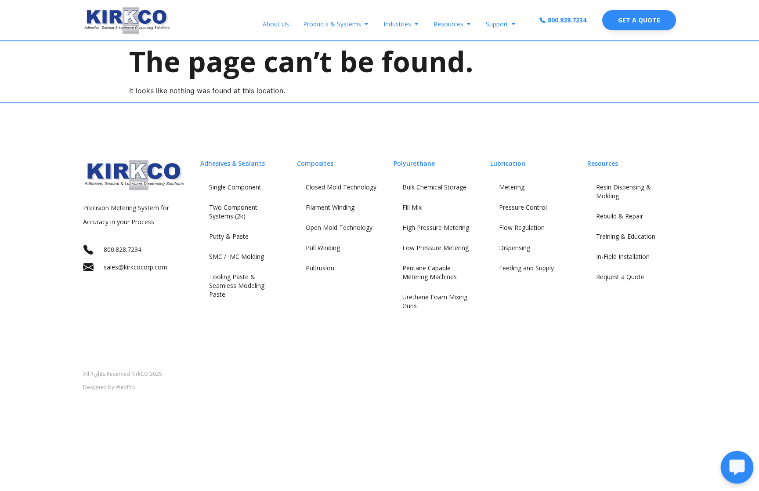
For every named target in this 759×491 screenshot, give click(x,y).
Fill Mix (412, 207)
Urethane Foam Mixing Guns (434, 301)
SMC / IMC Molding (236, 256)
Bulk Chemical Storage (434, 187)
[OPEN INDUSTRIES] (416, 24)
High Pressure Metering (435, 227)
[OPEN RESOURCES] (469, 24)
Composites (315, 163)
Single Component (235, 187)
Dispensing (514, 248)
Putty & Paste (229, 236)
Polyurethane (414, 163)
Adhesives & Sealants (232, 163)
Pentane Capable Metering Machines (429, 272)
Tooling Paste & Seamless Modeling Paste (236, 285)
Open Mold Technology (339, 227)
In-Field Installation (623, 256)
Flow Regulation (522, 227)
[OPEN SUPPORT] (513, 24)
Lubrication (507, 163)
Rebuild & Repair (619, 216)
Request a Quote (620, 277)
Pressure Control (523, 207)
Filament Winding (330, 207)
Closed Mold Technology (341, 187)
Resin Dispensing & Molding (623, 191)
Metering (511, 187)
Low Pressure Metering (435, 248)
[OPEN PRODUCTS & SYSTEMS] (366, 24)
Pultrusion (320, 268)
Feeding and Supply (526, 268)
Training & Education (625, 236)
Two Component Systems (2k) (233, 211)
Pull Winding (323, 248)
